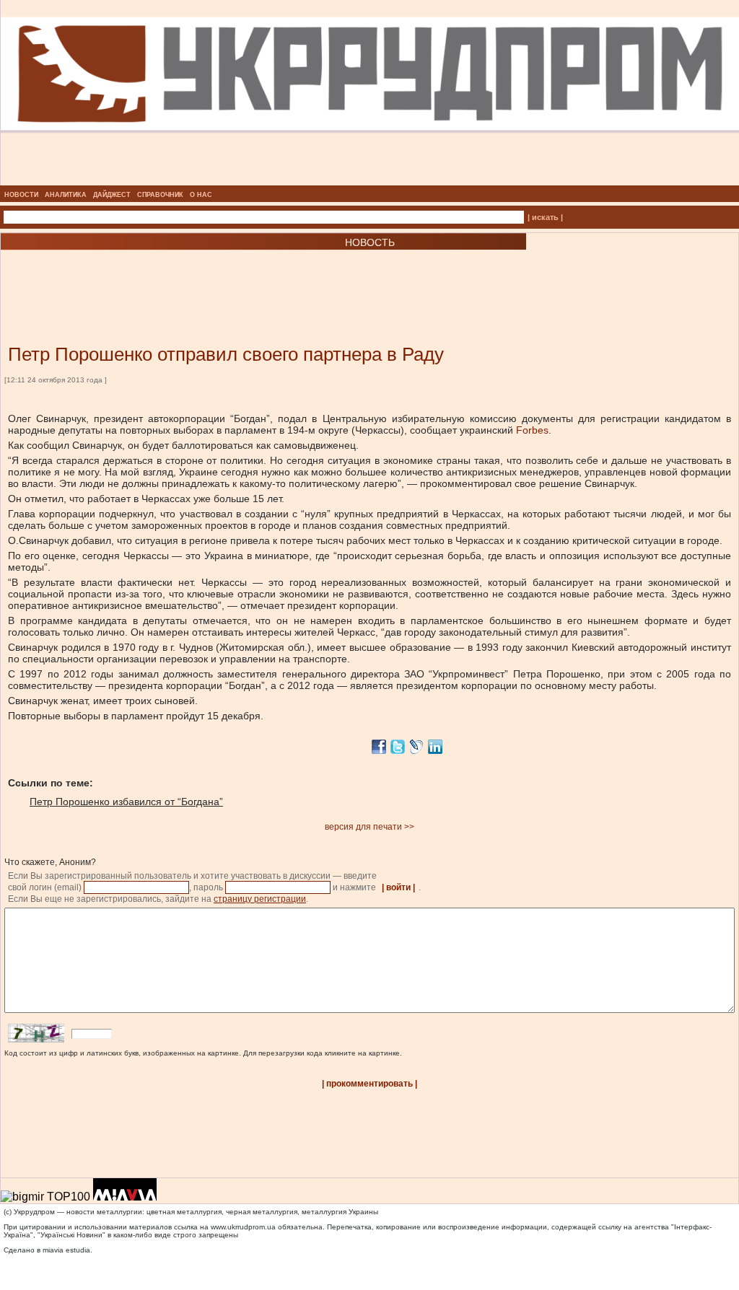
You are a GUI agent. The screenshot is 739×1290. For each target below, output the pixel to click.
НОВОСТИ (21, 194)
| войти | (398, 887)
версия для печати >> (369, 827)
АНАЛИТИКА (66, 194)
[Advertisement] (173, 275)
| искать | (545, 217)
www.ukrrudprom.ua (243, 1227)
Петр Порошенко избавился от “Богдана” (126, 801)
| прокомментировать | (369, 1084)
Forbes (532, 430)
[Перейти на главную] (370, 181)
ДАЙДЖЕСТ (112, 194)
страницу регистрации (260, 899)
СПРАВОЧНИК (160, 194)
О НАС (201, 194)
